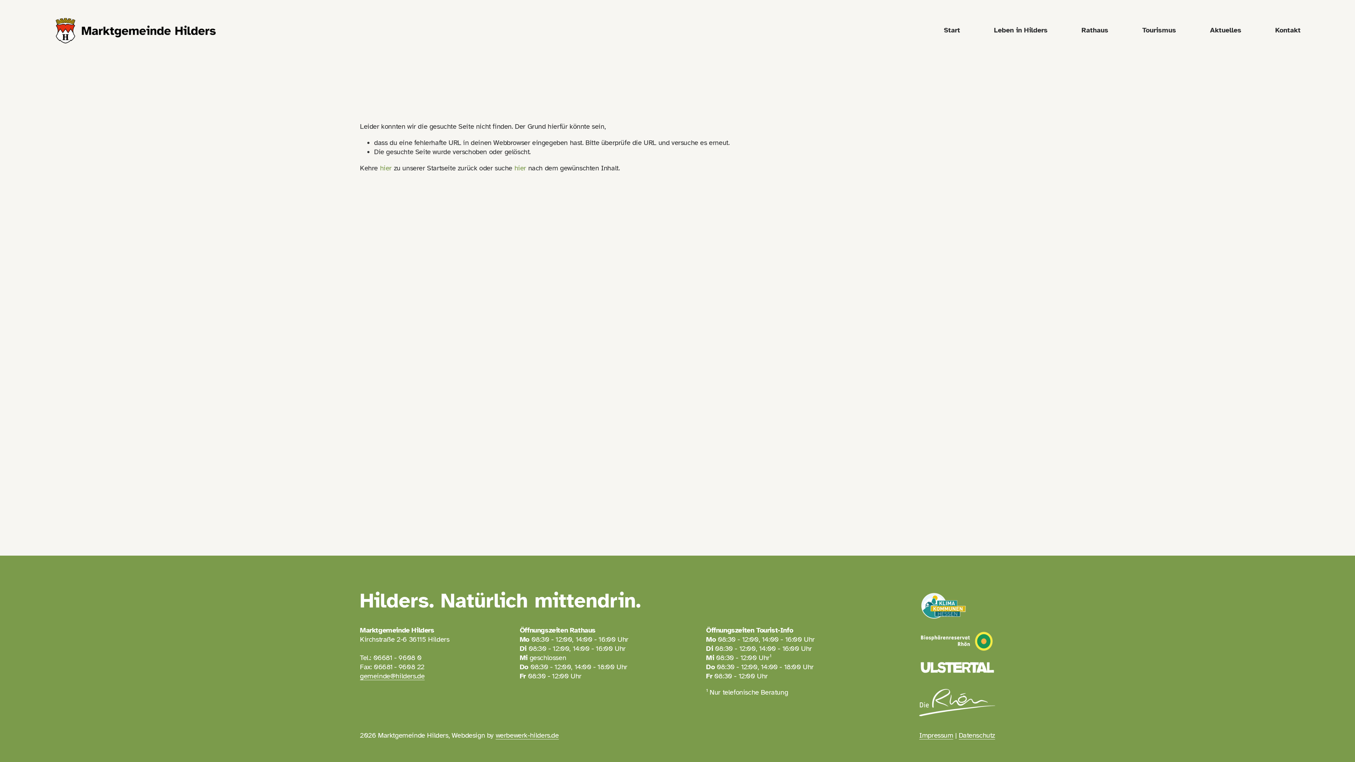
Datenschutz (977, 735)
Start (952, 30)
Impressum (936, 735)
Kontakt (1288, 30)
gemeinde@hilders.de (392, 676)
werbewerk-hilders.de (527, 735)
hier (386, 168)
